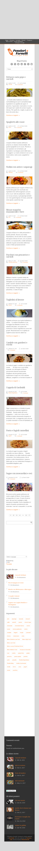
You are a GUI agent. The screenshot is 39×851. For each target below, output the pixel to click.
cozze (9, 127)
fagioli (9, 436)
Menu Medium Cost (12, 649)
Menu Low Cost (11, 643)
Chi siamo (12, 40)
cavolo (20, 622)
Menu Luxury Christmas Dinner (15, 646)
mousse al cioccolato (25, 649)
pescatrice (14, 262)
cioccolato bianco (19, 625)
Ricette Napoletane (18, 41)
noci (8, 653)
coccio (28, 625)
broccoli (28, 619)
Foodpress (29, 40)
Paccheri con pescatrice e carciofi (18, 256)
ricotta (8, 666)
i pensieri (28, 632)
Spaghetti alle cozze (15, 122)
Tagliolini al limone (15, 300)
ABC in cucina (9, 41)
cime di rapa (28, 622)
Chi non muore (20, 800)
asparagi (10, 172)
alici (8, 619)
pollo (8, 660)
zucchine (15, 670)
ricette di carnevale (21, 663)
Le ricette (18, 40)
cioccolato (9, 625)
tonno (14, 666)
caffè (8, 622)
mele (23, 636)
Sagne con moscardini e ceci (19, 473)
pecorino (9, 656)
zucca (8, 670)
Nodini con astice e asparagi (19, 167)
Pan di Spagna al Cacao (16, 583)
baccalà (21, 619)
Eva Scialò (11, 838)
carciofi (10, 84)
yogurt (25, 666)
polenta (25, 656)
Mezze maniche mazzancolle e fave (15, 211)
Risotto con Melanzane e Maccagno (19, 589)
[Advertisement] (19, 19)
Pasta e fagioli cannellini (17, 430)
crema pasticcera (17, 629)
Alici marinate (19, 781)
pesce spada (17, 656)
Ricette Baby (10, 663)
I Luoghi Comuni (13, 596)
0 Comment (20, 84)
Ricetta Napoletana (12, 393)
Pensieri (23, 40)
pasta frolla (21, 653)
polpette (14, 660)
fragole (15, 632)
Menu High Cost (26, 639)
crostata (9, 632)
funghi (21, 632)
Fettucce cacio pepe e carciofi (16, 78)
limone (10, 305)
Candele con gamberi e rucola (16, 343)
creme (25, 629)
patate (28, 653)
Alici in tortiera (20, 765)
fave (9, 217)
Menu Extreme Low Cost (13, 639)
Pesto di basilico (20, 773)
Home (6, 40)
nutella (13, 653)
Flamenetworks (25, 839)
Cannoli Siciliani (20, 575)
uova (19, 666)
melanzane (16, 636)
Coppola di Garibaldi (15, 387)
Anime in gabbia (20, 825)
